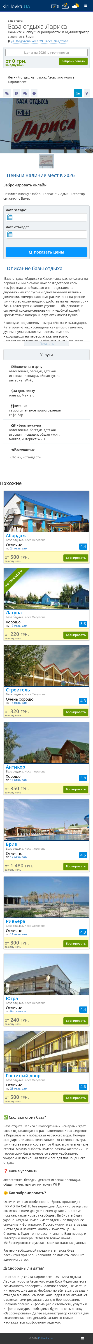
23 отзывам (18, 1088)
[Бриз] (46, 819)
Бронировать (76, 558)
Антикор (15, 767)
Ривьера (15, 921)
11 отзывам (18, 934)
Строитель (18, 690)
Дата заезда (16, 210)
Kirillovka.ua (45, 1338)
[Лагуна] (46, 588)
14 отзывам (18, 703)
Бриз (11, 844)
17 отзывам (18, 626)
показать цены (48, 252)
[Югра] (46, 974)
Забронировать (73, 61)
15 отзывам (18, 780)
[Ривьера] (46, 897)
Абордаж (16, 535)
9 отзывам (18, 1011)
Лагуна (14, 613)
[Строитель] (46, 665)
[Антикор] (46, 742)
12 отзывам (18, 857)
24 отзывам (18, 548)
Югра (12, 998)
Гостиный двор (23, 1075)
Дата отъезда (17, 227)
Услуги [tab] (46, 354)
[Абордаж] (46, 511)
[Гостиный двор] (46, 1051)
